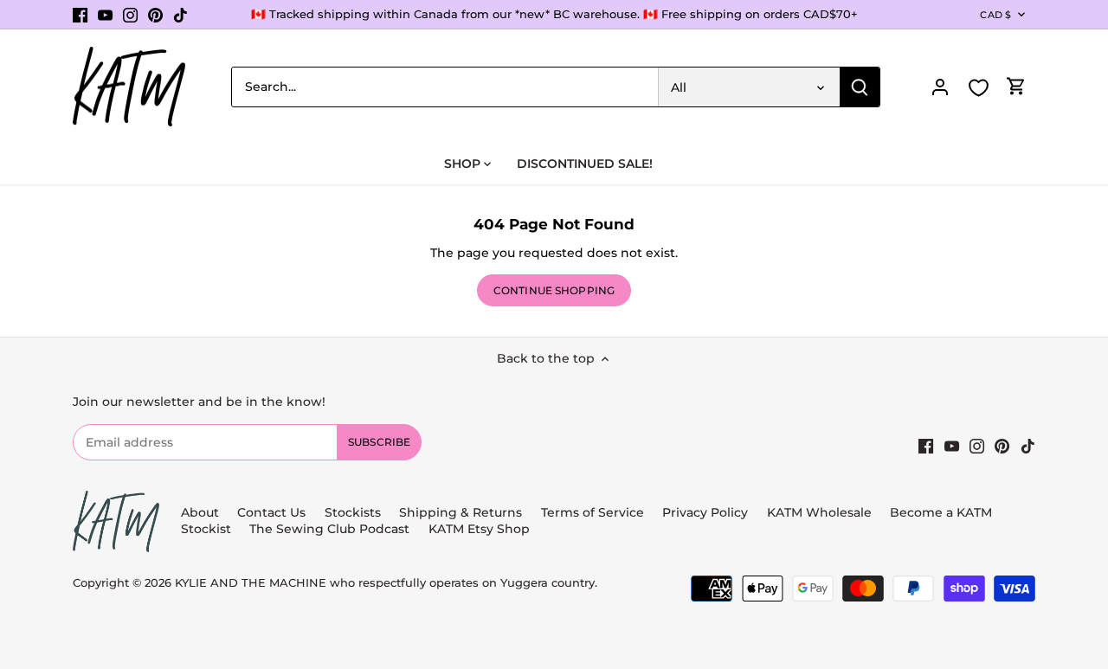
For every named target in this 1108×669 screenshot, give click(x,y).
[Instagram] (130, 14)
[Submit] (859, 87)
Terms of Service (594, 512)
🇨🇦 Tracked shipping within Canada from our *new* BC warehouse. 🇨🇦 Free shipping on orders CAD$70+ (554, 14)
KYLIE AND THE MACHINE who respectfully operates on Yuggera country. (386, 582)
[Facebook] (80, 14)
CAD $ (995, 15)
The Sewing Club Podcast (329, 529)
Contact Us (271, 512)
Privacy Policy (705, 512)
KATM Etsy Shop (479, 529)
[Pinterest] (155, 14)
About (200, 512)
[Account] (940, 87)
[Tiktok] (180, 14)
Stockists (353, 512)
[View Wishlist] (978, 88)
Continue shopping (554, 290)
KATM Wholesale (819, 512)
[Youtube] (105, 14)
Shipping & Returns (460, 512)
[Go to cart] (1016, 87)
